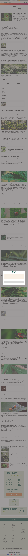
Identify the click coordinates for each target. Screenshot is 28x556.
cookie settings (13, 279)
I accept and (14, 279)
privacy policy (19, 279)
